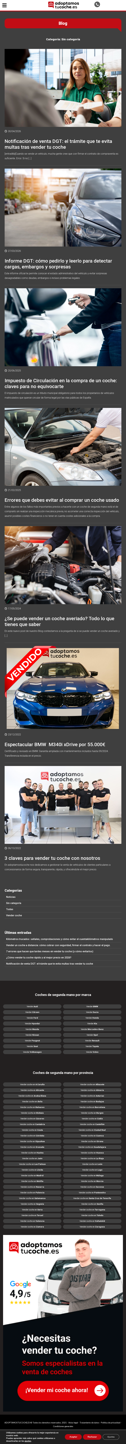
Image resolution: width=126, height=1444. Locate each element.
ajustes (28, 1441)
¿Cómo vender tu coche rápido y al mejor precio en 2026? (38, 957)
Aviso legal (73, 1422)
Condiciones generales (63, 1426)
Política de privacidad (110, 1422)
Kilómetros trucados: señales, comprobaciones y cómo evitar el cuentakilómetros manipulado (59, 939)
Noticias (11, 897)
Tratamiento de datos (89, 1422)
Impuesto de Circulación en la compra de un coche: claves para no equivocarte (61, 383)
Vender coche (14, 915)
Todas (9, 909)
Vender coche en (32, 1084)
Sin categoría (13, 903)
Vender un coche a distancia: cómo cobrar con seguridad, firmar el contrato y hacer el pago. (58, 945)
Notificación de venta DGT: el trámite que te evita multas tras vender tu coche (49, 963)
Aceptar (73, 1436)
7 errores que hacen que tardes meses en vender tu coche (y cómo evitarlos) (49, 951)
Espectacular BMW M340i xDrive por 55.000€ (55, 744)
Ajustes (111, 1436)
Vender (32, 1006)
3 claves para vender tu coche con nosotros (52, 858)
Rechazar (92, 1436)
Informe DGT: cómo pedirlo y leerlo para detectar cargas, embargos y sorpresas (58, 264)
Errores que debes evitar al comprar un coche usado (62, 500)
